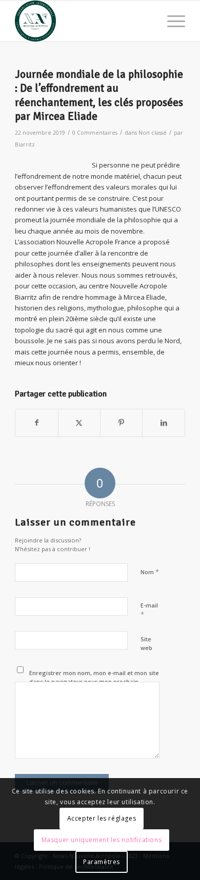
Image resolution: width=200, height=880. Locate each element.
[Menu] (171, 21)
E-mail (149, 610)
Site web (146, 643)
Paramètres (101, 861)
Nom (150, 571)
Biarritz (25, 144)
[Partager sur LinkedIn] (163, 422)
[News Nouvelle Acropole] (83, 21)
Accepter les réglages (101, 818)
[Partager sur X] (79, 422)
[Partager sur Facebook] (36, 422)
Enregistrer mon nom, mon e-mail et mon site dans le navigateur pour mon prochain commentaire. (94, 681)
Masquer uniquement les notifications (102, 839)
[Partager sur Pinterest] (121, 422)
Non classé (152, 132)
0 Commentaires (94, 132)
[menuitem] (171, 21)
